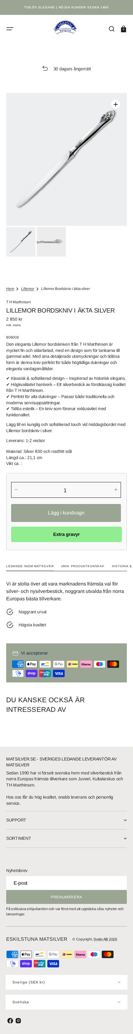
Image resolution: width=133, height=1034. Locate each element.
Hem (10, 289)
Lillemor (27, 289)
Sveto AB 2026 (105, 939)
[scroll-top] (120, 1021)
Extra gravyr (66, 534)
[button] (10, 29)
